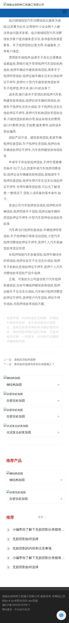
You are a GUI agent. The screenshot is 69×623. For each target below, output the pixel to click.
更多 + (42, 517)
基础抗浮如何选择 (25, 359)
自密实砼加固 (16, 400)
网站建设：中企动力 (13, 609)
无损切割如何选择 (25, 539)
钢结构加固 (14, 384)
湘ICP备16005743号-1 (16, 604)
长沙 (27, 609)
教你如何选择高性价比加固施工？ (34, 364)
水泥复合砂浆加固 (19, 432)
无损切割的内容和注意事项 (32, 548)
